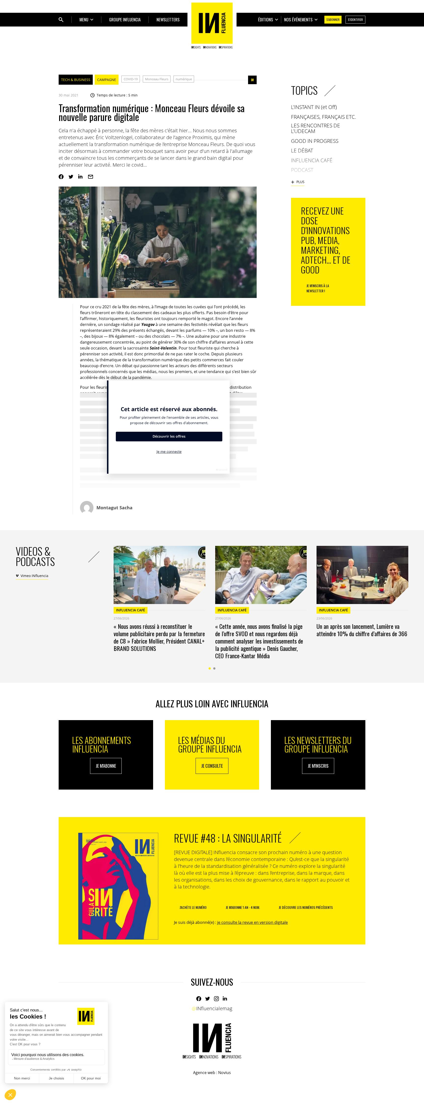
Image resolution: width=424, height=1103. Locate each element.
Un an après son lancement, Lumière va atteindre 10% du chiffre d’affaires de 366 (362, 630)
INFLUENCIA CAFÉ (130, 610)
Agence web (204, 1072)
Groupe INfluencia (125, 19)
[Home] (212, 25)
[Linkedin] (80, 176)
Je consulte (212, 766)
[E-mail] (90, 176)
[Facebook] (61, 176)
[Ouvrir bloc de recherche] (61, 19)
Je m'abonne (106, 766)
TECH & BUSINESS (75, 79)
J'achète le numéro (193, 907)
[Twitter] (70, 176)
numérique (184, 79)
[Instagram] (216, 998)
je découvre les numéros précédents (306, 907)
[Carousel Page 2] (214, 668)
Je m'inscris (318, 766)
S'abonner (333, 19)
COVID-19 (131, 79)
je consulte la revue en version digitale (252, 922)
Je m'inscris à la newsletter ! (317, 288)
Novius (224, 1072)
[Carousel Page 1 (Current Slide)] (210, 668)
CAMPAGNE (106, 79)
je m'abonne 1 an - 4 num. (243, 907)
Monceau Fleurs (156, 79)
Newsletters (168, 19)
